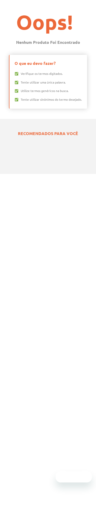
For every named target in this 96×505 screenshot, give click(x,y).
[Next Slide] (86, 236)
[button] (37, 236)
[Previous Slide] (10, 236)
